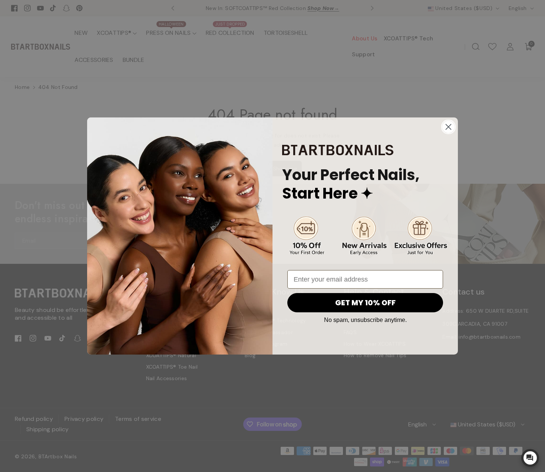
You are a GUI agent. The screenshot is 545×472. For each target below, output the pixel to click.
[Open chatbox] (530, 458)
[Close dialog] (448, 126)
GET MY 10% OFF (365, 303)
